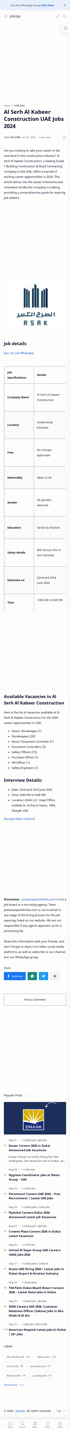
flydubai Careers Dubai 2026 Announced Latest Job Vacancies (32, 1215)
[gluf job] (42, 1140)
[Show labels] (15, 1385)
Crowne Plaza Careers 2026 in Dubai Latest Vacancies (35, 1233)
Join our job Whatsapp (19, 353)
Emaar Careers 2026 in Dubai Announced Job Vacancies (29, 1148)
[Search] (64, 16)
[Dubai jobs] (31, 1207)
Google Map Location (19, 819)
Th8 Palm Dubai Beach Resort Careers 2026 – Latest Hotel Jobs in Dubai (36, 1290)
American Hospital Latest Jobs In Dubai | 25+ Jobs (37, 1332)
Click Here (47, 5)
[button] (57, 16)
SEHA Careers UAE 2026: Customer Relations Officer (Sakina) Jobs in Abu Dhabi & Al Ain (36, 1311)
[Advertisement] (35, 61)
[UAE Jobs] (29, 1169)
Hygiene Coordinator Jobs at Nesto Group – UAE (34, 1177)
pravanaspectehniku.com (39, 899)
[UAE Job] (43, 1263)
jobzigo (15, 16)
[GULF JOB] (41, 1324)
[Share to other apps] (55, 976)
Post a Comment (35, 999)
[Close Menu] (65, 5)
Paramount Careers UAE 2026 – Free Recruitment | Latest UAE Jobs (34, 1196)
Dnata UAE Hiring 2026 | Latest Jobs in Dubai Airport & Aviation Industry (36, 1271)
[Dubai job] (30, 1140)
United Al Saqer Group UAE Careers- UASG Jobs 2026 (35, 1252)
